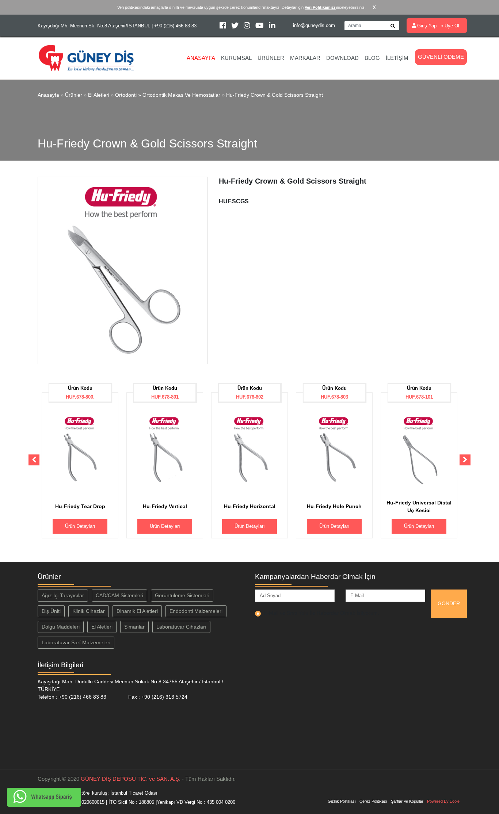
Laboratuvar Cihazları (181, 627)
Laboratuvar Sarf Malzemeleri (76, 642)
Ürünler (271, 58)
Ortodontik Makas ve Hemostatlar (181, 95)
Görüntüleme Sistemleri (182, 595)
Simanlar (134, 627)
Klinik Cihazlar (88, 611)
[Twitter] (235, 26)
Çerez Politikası (373, 801)
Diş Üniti (51, 611)
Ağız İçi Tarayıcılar (63, 595)
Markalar (305, 58)
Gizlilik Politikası (342, 801)
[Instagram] (248, 26)
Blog (372, 58)
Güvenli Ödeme (441, 57)
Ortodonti (126, 95)
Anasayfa (201, 58)
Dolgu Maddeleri (61, 627)
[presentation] (33, 459)
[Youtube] (260, 26)
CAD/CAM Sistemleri (119, 595)
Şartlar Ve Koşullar (407, 801)
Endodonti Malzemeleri (195, 611)
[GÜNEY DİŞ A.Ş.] (86, 57)
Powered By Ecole (443, 801)
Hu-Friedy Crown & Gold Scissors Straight (274, 95)
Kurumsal (236, 58)
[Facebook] (224, 26)
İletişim (397, 58)
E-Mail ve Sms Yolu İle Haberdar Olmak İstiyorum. (321, 613)
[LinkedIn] (272, 26)
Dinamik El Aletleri (137, 611)
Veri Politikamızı (320, 7)
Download (342, 58)
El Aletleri (98, 95)
